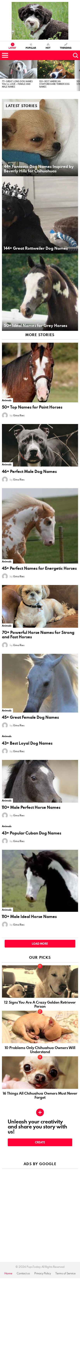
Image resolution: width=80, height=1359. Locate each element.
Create (40, 1142)
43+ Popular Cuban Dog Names (31, 833)
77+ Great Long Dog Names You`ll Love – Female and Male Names (17, 84)
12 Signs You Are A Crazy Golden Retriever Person (40, 1004)
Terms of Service (65, 1273)
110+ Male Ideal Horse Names (29, 916)
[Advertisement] (40, 1211)
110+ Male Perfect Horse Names (31, 807)
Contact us (23, 1273)
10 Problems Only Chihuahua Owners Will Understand (40, 1049)
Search (75, 55)
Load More (40, 944)
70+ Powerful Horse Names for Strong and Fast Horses (38, 635)
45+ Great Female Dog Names (30, 717)
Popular (31, 47)
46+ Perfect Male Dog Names (29, 471)
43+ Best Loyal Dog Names (27, 743)
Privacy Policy (42, 1273)
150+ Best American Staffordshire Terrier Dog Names (54, 84)
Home (8, 1273)
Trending (65, 47)
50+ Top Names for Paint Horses (32, 407)
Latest (12, 47)
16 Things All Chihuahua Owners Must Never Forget (40, 1095)
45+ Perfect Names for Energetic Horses (39, 568)
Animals (6, 400)
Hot (48, 47)
